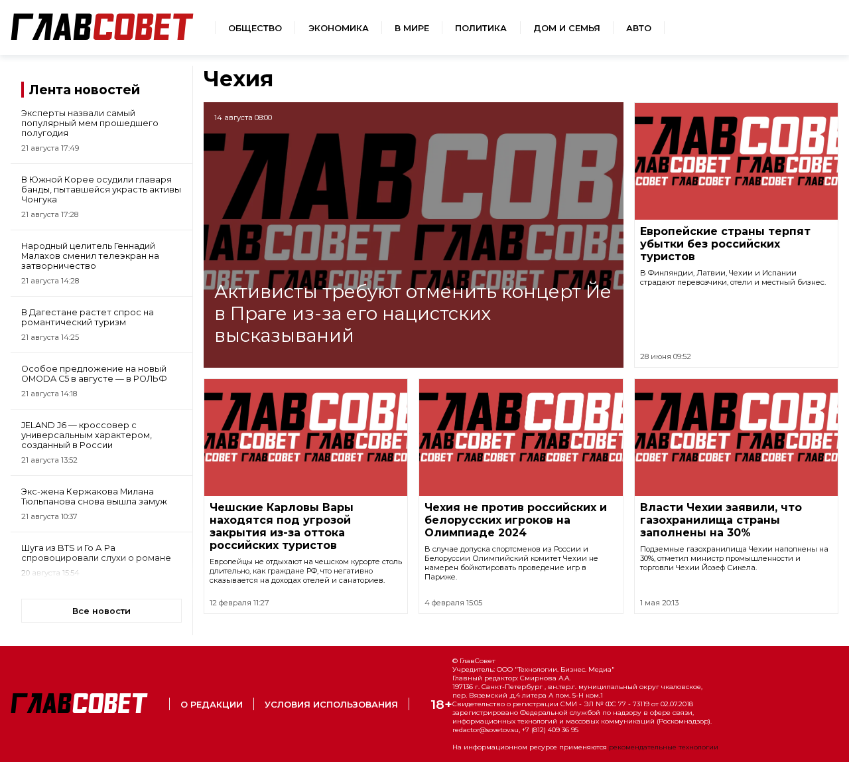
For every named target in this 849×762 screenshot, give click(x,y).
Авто (638, 28)
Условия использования (331, 705)
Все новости (101, 611)
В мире (412, 28)
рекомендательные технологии (663, 747)
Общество (255, 28)
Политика (481, 28)
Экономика (338, 28)
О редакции (211, 705)
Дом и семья (566, 28)
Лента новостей (84, 90)
